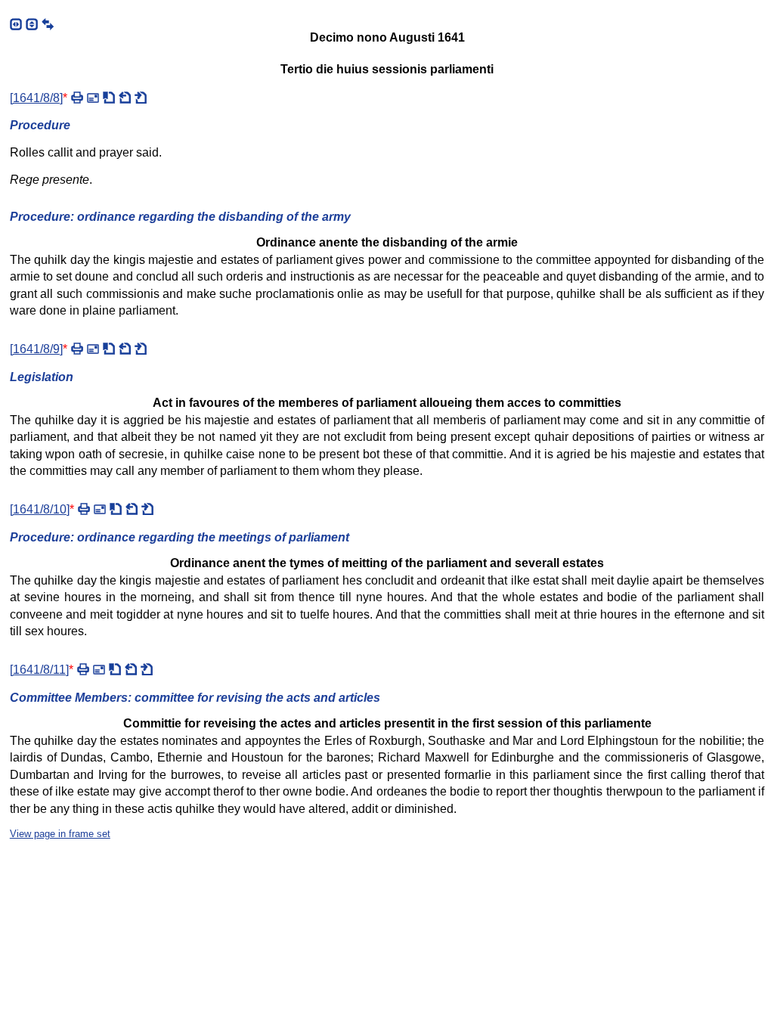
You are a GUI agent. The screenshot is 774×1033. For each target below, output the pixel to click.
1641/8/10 (40, 509)
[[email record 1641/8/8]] (93, 98)
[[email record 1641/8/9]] (93, 349)
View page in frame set (60, 833)
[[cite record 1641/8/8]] (109, 98)
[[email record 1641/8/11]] (99, 669)
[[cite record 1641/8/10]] (116, 509)
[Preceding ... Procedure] (125, 349)
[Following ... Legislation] (147, 669)
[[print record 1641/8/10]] (84, 509)
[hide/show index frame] (16, 24)
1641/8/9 (36, 349)
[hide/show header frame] (32, 24)
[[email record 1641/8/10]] (100, 509)
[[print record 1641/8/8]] (77, 98)
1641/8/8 (36, 98)
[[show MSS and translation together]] (48, 24)
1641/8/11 (39, 669)
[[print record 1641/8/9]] (77, 349)
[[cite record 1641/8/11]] (115, 669)
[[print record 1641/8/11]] (83, 669)
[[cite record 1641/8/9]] (109, 349)
